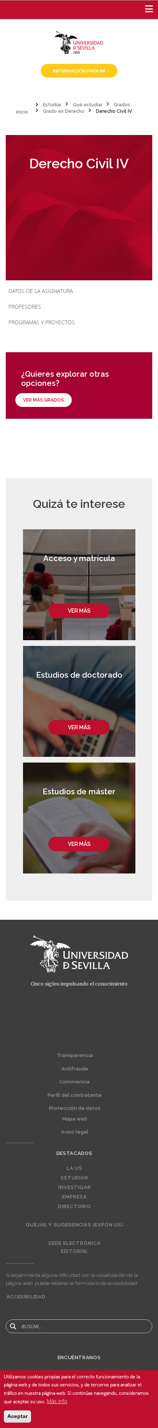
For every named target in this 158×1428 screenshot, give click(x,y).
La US (75, 1168)
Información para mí (79, 71)
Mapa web (74, 1119)
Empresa (74, 1197)
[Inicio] (79, 41)
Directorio (74, 1206)
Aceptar (17, 1416)
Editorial (75, 1251)
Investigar (74, 1187)
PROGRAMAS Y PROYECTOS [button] (41, 322)
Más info (57, 1401)
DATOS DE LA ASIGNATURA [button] (40, 290)
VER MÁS (79, 611)
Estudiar (74, 1178)
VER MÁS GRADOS (43, 400)
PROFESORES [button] (24, 306)
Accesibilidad (26, 1297)
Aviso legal (74, 1132)
